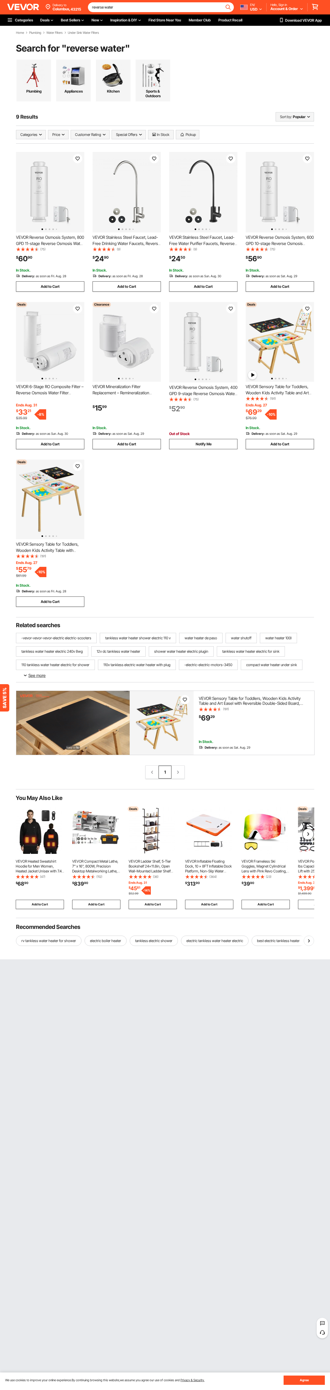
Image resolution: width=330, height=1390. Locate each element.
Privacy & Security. (192, 1380)
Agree (304, 1380)
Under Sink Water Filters (83, 33)
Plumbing (35, 33)
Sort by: (286, 117)
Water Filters (54, 33)
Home (20, 33)
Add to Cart (50, 286)
